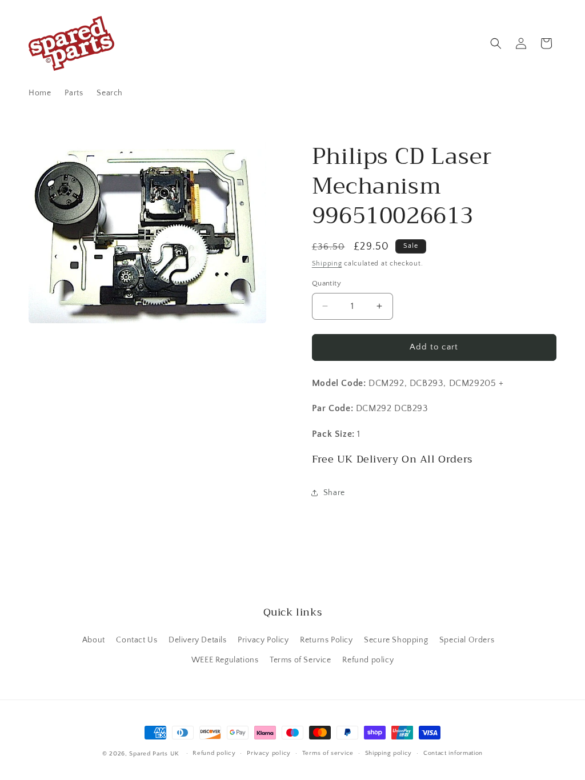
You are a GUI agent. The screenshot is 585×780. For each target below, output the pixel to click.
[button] (495, 43)
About (93, 640)
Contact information (453, 753)
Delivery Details (198, 640)
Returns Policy (326, 640)
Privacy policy (269, 753)
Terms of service (328, 753)
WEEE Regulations (225, 660)
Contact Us (136, 640)
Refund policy (368, 660)
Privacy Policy (263, 640)
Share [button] (334, 492)
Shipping (327, 263)
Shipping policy (388, 753)
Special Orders (466, 640)
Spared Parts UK (154, 753)
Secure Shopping (396, 640)
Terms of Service (300, 660)
